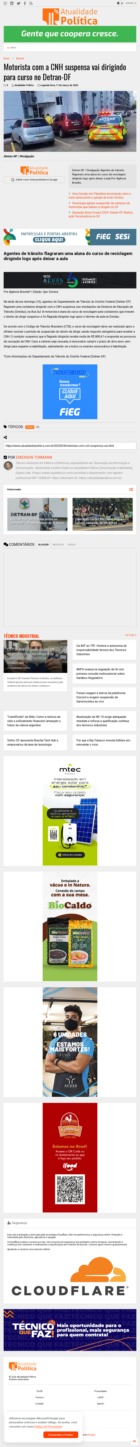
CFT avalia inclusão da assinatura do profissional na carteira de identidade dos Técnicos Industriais (33, 656)
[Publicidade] (70, 280)
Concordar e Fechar (60, 1434)
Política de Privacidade (48, 1426)
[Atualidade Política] (70, 23)
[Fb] (25, 3)
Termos (39, 1397)
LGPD (100, 1397)
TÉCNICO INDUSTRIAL (21, 636)
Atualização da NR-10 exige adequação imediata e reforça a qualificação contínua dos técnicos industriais (102, 721)
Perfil (39, 1391)
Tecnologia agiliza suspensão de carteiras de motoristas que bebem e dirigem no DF (99, 205)
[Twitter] (18, 3)
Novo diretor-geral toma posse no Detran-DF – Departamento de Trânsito (37, 521)
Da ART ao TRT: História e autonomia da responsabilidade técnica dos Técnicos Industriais (101, 650)
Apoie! (100, 1403)
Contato (39, 1403)
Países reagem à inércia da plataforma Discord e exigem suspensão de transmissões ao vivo (100, 697)
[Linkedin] (11, 3)
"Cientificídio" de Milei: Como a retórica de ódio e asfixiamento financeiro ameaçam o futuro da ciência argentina (34, 721)
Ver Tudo (130, 635)
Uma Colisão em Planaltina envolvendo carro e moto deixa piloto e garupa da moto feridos (100, 195)
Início (6, 58)
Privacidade (100, 1391)
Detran (20, 58)
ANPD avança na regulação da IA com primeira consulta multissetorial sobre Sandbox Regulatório (100, 673)
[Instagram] (5, 3)
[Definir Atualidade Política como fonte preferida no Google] (34, 170)
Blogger (91, 1434)
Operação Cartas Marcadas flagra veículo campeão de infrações (98, 521)
